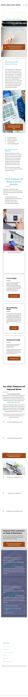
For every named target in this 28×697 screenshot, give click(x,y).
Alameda (15, 563)
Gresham (15, 402)
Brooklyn (12, 565)
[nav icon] (26, 5)
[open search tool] (23, 5)
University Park (6, 565)
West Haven (16, 565)
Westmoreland (11, 567)
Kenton (7, 563)
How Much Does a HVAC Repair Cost (13, 609)
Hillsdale (21, 565)
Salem (19, 402)
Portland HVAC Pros (10, 5)
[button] (14, 605)
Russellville (5, 567)
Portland (11, 402)
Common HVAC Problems (12, 605)
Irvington (11, 563)
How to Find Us (9, 612)
